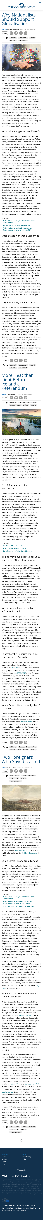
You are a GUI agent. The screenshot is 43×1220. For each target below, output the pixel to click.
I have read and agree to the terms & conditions (22, 632)
